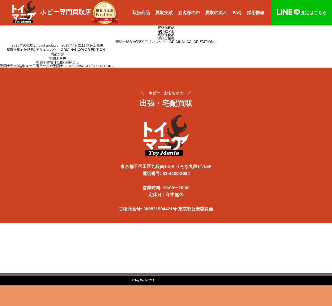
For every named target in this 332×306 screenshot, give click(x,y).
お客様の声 (189, 12)
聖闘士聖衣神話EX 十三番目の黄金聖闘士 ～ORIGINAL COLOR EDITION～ (57, 66)
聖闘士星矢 (94, 45)
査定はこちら (314, 12)
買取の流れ (216, 12)
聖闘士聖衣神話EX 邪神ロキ (57, 62)
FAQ (237, 12)
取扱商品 (141, 12)
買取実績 (164, 12)
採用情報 (255, 12)
